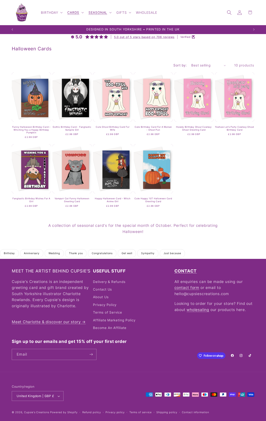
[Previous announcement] (12, 29)
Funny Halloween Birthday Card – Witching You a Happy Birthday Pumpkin (31, 130)
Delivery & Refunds (109, 282)
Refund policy (91, 412)
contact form (186, 287)
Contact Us (102, 289)
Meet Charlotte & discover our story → (49, 322)
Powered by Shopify (64, 412)
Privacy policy (115, 412)
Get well (127, 253)
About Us (101, 297)
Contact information (195, 412)
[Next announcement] (254, 29)
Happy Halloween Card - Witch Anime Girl (112, 200)
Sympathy (147, 253)
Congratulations (102, 253)
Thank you (76, 253)
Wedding (54, 253)
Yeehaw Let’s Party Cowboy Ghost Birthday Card (234, 128)
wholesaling (198, 309)
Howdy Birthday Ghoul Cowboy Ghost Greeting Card (194, 128)
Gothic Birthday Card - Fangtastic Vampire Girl (72, 128)
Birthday (9, 253)
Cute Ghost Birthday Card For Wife (112, 128)
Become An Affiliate (109, 328)
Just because (172, 253)
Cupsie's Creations (36, 412)
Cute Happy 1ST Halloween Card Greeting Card (153, 200)
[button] (51, 12)
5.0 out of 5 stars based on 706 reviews (144, 37)
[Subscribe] (91, 354)
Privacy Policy (105, 305)
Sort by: (180, 65)
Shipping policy (166, 412)
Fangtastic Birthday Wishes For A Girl (31, 200)
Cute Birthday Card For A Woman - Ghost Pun (153, 128)
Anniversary (31, 253)
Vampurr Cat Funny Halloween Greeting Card (72, 200)
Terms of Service (107, 312)
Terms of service (140, 412)
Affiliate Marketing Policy (114, 320)
